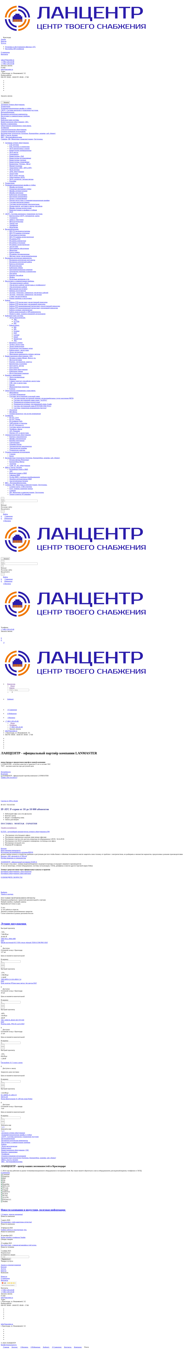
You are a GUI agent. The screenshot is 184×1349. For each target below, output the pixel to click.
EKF (2, 940)
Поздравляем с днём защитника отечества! (16, 1222)
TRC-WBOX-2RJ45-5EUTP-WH (12, 1020)
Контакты (4, 1280)
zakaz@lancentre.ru (7, 60)
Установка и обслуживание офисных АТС (20, 47)
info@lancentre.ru (7, 69)
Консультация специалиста (10, 850)
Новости (4, 1276)
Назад (12, 686)
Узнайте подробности (9, 828)
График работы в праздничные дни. (14, 1230)
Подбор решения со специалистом (13, 858)
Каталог (4, 848)
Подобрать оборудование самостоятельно (16, 873)
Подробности (6, 772)
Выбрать (4, 892)
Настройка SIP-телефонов (14, 49)
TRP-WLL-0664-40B (8, 939)
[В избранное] (2, 964)
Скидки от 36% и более (9, 801)
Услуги (3, 1269)
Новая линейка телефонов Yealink (13, 1237)
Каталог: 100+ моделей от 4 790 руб (14, 856)
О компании (5, 1173)
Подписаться (6, 1259)
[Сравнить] (3, 966)
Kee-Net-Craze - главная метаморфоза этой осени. (19, 1245)
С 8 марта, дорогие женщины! (12, 1214)
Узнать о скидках (7, 894)
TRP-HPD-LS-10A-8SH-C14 (11, 979)
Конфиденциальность (9, 1345)
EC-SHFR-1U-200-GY (9, 1095)
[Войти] (2, 636)
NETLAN (4, 1097)
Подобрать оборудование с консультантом (16, 871)
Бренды (3, 1271)
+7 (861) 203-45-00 (7, 62)
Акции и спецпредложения (11, 1265)
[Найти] (2, 511)
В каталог (4, 774)
